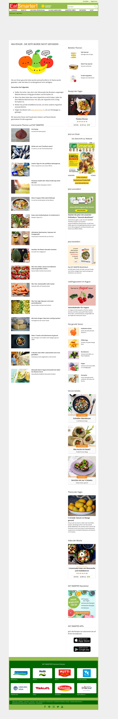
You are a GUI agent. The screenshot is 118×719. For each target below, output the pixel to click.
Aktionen (82, 10)
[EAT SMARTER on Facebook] (45, 706)
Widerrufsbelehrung (76, 701)
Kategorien (39, 703)
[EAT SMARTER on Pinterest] (49, 706)
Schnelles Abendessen (82, 418)
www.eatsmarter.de (37, 110)
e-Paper (93, 175)
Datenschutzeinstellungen (61, 701)
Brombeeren (85, 352)
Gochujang (34, 129)
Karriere (20, 701)
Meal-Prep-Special (86, 64)
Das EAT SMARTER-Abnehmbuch (78, 267)
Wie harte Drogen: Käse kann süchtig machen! (45, 318)
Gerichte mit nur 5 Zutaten (81, 480)
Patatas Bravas (82, 119)
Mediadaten (32, 703)
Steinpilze (84, 375)
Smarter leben (70, 10)
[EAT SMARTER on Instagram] (54, 706)
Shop (91, 10)
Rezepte (23, 10)
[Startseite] (23, 6)
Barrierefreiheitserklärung (19, 703)
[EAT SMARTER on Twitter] (58, 706)
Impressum (42, 701)
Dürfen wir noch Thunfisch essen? (42, 146)
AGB (37, 701)
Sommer (14, 10)
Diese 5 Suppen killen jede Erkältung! (43, 198)
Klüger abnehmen (55, 10)
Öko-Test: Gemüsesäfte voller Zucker (43, 284)
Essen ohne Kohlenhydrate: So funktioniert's (45, 215)
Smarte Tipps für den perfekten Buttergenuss (45, 163)
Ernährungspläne (86, 75)
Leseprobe (71, 175)
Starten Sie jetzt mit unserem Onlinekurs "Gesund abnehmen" (80, 216)
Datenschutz (49, 701)
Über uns (14, 701)
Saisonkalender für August (78, 307)
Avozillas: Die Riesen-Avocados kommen (44, 249)
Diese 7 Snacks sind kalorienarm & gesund (44, 335)
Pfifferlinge (84, 340)
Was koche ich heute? (81, 449)
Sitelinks (26, 701)
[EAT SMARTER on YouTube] (62, 706)
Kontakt (32, 701)
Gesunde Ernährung (37, 10)
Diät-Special (84, 52)
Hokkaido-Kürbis (86, 328)
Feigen (83, 363)
